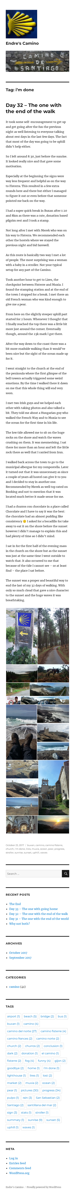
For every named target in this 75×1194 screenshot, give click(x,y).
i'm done (20, 848)
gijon (60, 1060)
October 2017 (18, 952)
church (10, 848)
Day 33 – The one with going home (33, 909)
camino (40, 845)
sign (12, 1112)
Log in (13, 1158)
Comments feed (20, 1168)
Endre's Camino (22, 43)
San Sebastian (48, 1097)
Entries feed (17, 1163)
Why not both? (19, 923)
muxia (35, 848)
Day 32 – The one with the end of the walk (33, 108)
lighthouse (16, 1075)
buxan (31, 845)
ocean (43, 848)
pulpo (13, 1097)
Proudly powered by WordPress (44, 1187)
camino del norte (22, 1031)
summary (15, 1120)
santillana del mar (42, 1105)
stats (26, 1112)
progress (59, 848)
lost (47, 1075)
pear (50, 848)
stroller (10, 852)
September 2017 (20, 957)
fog (29, 1060)
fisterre (14, 1060)
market (14, 1083)
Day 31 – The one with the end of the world (39, 919)
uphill (35, 852)
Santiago (15, 1105)
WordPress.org (19, 1173)
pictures (29, 1090)
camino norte (47, 1038)
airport (13, 1016)
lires (28, 848)
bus (62, 1016)
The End (15, 904)
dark (12, 1053)
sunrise (19, 852)
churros (32, 1046)
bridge (47, 1016)
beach (30, 1016)
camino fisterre (53, 845)
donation (29, 1053)
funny (44, 1060)
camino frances (19, 1038)
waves (43, 852)
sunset (27, 852)
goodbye (15, 1068)
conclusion (53, 1046)
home (34, 1068)
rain (27, 1097)
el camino (50, 1053)
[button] (21, 636)
